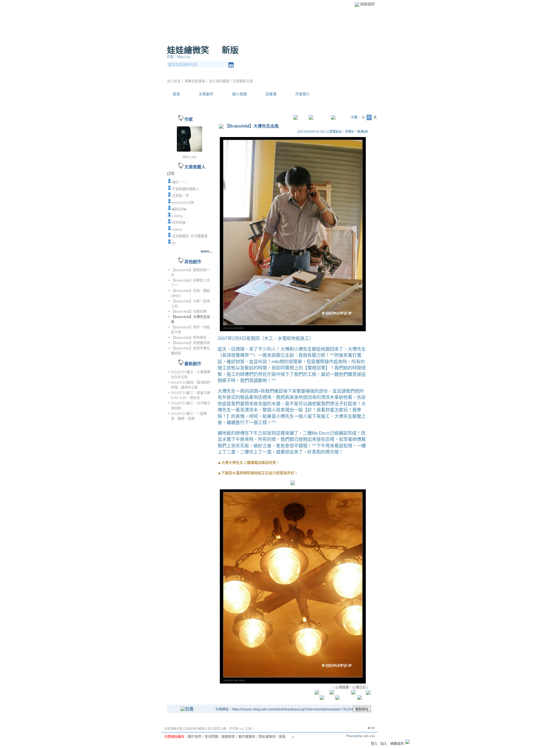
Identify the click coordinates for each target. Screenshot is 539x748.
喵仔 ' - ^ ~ (180, 182)
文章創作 (206, 94)
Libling (177, 216)
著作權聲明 (246, 737)
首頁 (176, 94)
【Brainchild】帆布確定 (189, 338)
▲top (371, 728)
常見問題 (211, 737)
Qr (174, 243)
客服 (282, 737)
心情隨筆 (342, 687)
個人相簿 (239, 94)
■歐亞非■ (179, 209)
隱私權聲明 (267, 737)
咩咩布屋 (179, 223)
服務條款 (228, 737)
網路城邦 (367, 4)
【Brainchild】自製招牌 (189, 312)
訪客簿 (271, 94)
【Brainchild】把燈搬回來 (190, 343)
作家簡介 (302, 94)
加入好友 (174, 81)
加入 (383, 744)
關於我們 (194, 737)
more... (206, 251)
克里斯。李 (180, 196)
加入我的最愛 (219, 81)
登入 (374, 744)
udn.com (369, 736)
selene (177, 229)
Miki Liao (190, 157)
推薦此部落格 (195, 81)
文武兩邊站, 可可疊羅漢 (189, 236)
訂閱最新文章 (243, 81)
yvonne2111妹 (183, 203)
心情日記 (359, 687)
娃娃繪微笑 (188, 50)
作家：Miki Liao (178, 57)
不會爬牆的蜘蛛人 (185, 189)
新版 (230, 50)
